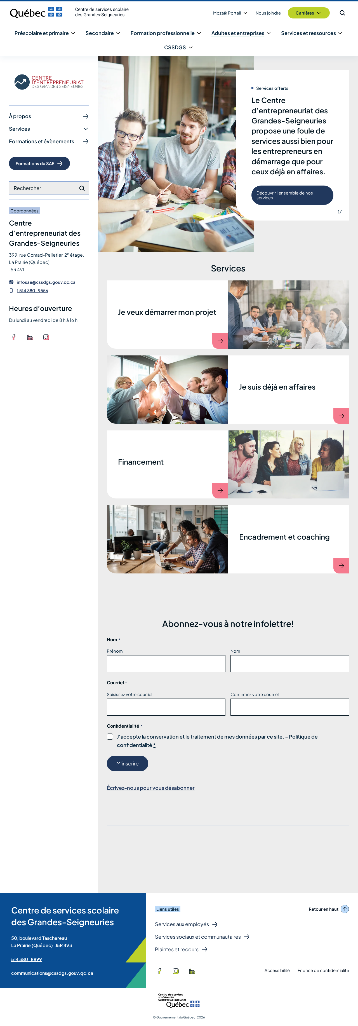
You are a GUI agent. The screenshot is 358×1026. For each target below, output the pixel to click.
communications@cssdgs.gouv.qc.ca (52, 973)
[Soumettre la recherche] (82, 188)
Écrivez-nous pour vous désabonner (151, 787)
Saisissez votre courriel (129, 694)
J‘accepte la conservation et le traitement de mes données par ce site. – (217, 741)
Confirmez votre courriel (254, 694)
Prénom (115, 650)
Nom (235, 650)
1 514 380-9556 (32, 290)
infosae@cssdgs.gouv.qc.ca (46, 282)
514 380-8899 (26, 959)
